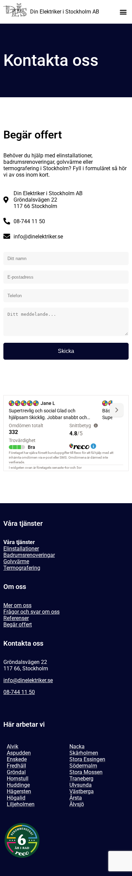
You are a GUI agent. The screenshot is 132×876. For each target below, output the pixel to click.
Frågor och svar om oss (31, 612)
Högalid (16, 798)
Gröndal (16, 772)
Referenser (16, 618)
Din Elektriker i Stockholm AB (64, 11)
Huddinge (18, 785)
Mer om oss (17, 605)
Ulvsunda (80, 785)
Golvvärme (16, 561)
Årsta (75, 798)
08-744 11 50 (19, 692)
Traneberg (81, 778)
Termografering (21, 568)
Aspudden (19, 753)
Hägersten (19, 791)
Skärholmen (83, 753)
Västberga (81, 791)
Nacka (77, 746)
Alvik (12, 746)
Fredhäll (16, 766)
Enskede (17, 759)
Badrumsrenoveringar (29, 555)
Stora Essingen (87, 759)
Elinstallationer (21, 548)
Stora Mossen (86, 772)
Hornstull (17, 778)
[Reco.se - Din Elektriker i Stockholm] (22, 840)
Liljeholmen (21, 804)
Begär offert (17, 624)
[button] (123, 12)
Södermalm (83, 766)
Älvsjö (76, 804)
